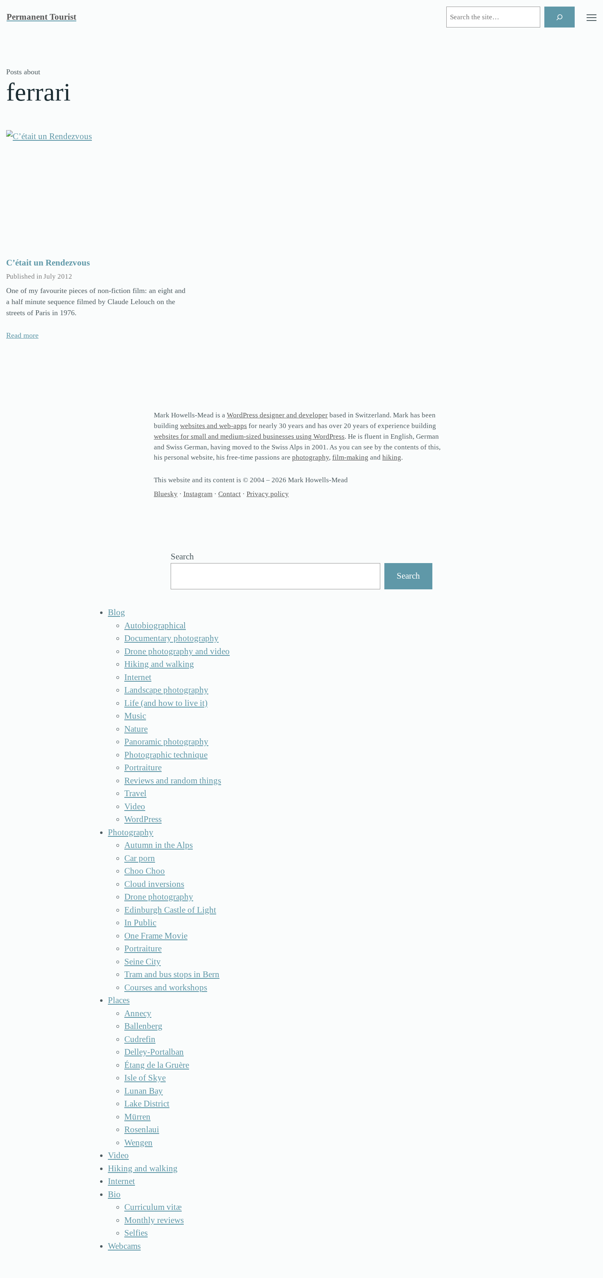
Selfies (136, 1233)
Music (135, 716)
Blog (116, 612)
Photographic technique (166, 755)
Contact (229, 494)
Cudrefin (139, 1039)
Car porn (139, 858)
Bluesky (166, 494)
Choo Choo (144, 871)
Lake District (146, 1104)
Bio (114, 1194)
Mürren (137, 1117)
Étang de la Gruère (156, 1065)
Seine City (142, 962)
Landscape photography (166, 690)
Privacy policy (268, 494)
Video (134, 806)
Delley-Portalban (154, 1052)
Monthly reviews (154, 1220)
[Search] (559, 17)
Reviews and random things (172, 781)
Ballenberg (143, 1026)
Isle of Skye (145, 1078)
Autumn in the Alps (158, 845)
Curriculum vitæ (153, 1207)
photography (310, 457)
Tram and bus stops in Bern (171, 974)
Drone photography (158, 897)
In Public (140, 923)
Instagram (197, 494)
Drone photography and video (177, 651)
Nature (136, 729)
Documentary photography (171, 638)
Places (119, 1000)
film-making (350, 457)
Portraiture (143, 767)
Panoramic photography (166, 742)
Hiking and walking (159, 664)
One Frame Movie (155, 936)
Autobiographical (155, 625)
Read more (22, 335)
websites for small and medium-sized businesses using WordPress (249, 436)
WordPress (143, 819)
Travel (135, 793)
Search (182, 556)
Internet (137, 677)
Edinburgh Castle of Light (170, 910)
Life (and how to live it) (166, 703)
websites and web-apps (213, 426)
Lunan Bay (143, 1091)
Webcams (124, 1246)
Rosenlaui (141, 1129)
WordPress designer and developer (277, 415)
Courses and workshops (165, 987)
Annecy (137, 1013)
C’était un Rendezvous (48, 263)
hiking (391, 457)
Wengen (138, 1142)
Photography (130, 832)
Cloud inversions (154, 884)
